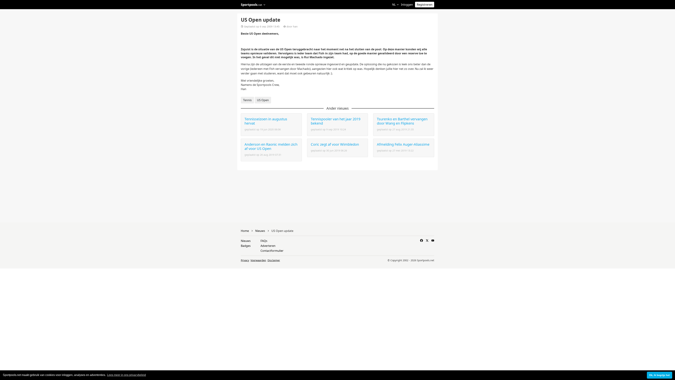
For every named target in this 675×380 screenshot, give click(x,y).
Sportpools (251, 4)
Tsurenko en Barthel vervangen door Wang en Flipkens (402, 121)
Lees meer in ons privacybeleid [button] (126, 374)
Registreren (424, 5)
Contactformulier (272, 251)
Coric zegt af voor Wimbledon (335, 144)
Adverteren (268, 246)
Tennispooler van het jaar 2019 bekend (335, 121)
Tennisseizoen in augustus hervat (266, 121)
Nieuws (246, 241)
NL (394, 5)
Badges (246, 246)
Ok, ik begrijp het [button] (659, 375)
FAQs (264, 241)
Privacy (245, 260)
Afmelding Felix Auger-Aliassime (403, 144)
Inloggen (407, 5)
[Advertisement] (494, 42)
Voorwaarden (258, 260)
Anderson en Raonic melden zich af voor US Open (271, 146)
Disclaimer (274, 260)
